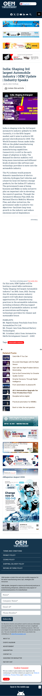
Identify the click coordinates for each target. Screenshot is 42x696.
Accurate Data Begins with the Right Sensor (26, 363)
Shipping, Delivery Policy (13, 564)
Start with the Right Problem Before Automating (26, 369)
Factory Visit (7, 662)
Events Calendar (9, 642)
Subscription (7, 650)
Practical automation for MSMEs (24, 402)
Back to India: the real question (24, 407)
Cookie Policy (27, 675)
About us (6, 638)
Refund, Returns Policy (13, 568)
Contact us (7, 654)
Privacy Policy (15, 675)
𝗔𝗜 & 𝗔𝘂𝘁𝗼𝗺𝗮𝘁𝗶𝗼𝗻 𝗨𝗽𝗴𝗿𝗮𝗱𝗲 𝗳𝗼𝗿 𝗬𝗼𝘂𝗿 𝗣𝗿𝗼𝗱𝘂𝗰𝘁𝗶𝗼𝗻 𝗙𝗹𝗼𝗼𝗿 (25, 392)
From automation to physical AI (24, 385)
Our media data (33, 281)
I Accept (6, 679)
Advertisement (8, 646)
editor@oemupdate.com (18, 634)
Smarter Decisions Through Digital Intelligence (25, 380)
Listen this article (15, 88)
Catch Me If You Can (20, 356)
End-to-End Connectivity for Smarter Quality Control (26, 375)
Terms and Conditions (12, 551)
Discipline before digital (21, 396)
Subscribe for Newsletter (12, 658)
